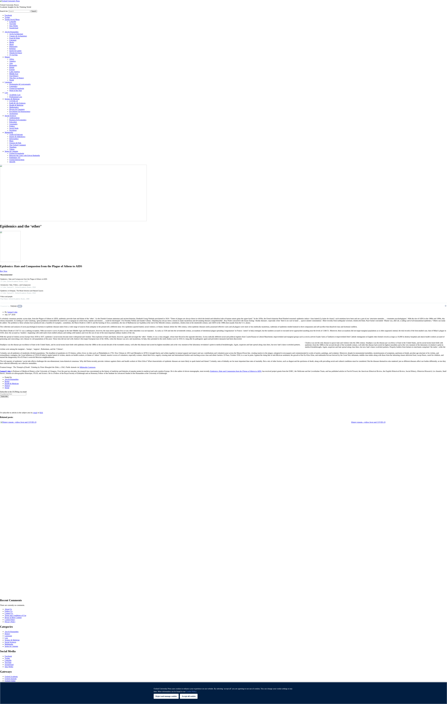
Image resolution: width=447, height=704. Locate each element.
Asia (11, 63)
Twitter (7, 17)
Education (13, 122)
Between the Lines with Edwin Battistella (24, 155)
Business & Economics (17, 120)
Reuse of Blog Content (13, 618)
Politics (12, 126)
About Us (8, 609)
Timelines (12, 147)
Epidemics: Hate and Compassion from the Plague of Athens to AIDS (23, 279)
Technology (13, 114)
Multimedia (9, 132)
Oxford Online (10, 681)
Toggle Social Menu (12, 19)
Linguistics (13, 86)
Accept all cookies (189, 696)
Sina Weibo (13, 26)
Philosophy (13, 46)
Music (11, 44)
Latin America (14, 72)
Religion (12, 49)
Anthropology (14, 118)
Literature (12, 40)
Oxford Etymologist (16, 88)
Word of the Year (15, 91)
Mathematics (14, 107)
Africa (11, 59)
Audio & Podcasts (16, 135)
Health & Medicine (16, 105)
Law (6, 93)
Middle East (13, 74)
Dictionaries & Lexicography (20, 84)
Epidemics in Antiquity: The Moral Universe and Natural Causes (21, 291)
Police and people (6, 296)
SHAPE (12, 162)
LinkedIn (12, 22)
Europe (12, 70)
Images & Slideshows (17, 137)
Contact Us (9, 613)
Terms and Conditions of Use (15, 615)
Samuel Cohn (12, 312)
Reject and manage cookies (166, 696)
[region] (223, 693)
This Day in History (16, 78)
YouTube (12, 24)
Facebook (8, 15)
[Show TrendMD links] (446, 306)
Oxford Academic (11, 677)
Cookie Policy (10, 620)
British (11, 67)
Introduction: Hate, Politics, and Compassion (15, 285)
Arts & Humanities (12, 32)
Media (11, 42)
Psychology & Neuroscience (19, 111)
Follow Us (8, 611)
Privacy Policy (7, 406)
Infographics (14, 139)
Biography (13, 65)
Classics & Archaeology (18, 36)
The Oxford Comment (17, 145)
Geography (13, 124)
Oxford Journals (11, 679)
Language (8, 82)
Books (7, 381)
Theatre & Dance (15, 53)
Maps (11, 141)
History (7, 57)
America (12, 61)
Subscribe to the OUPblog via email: (13, 392)
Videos (11, 149)
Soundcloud (13, 28)
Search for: (4, 11)
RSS (41, 413)
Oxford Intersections (16, 160)
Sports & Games (15, 51)
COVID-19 (13, 101)
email (35, 413)
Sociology (13, 130)
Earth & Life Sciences (17, 103)
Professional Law (15, 97)
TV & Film (13, 55)
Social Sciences (10, 116)
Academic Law (15, 95)
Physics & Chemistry (17, 109)
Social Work (13, 128)
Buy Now (3, 271)
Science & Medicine (12, 99)
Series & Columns (11, 151)
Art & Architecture (16, 34)
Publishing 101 (14, 158)
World (11, 80)
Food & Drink (14, 38)
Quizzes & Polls (15, 143)
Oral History (14, 76)
